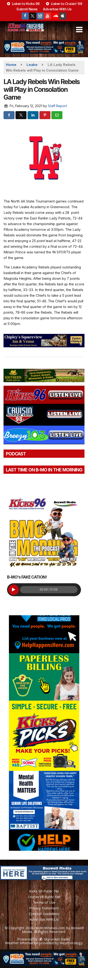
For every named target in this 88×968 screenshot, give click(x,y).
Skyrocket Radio (56, 939)
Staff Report (57, 106)
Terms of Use (44, 902)
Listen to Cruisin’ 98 (66, 3)
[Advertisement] (44, 47)
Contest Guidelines (44, 913)
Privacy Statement (44, 908)
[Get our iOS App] (62, 16)
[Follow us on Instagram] (40, 16)
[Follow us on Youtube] (47, 16)
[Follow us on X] (32, 16)
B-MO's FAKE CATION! (27, 577)
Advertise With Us (57, 9)
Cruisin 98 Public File (44, 896)
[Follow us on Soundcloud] (55, 16)
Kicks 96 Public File (44, 891)
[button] (79, 29)
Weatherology (71, 942)
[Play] (13, 589)
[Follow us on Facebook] (25, 16)
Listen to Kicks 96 (25, 3)
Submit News (27, 9)
